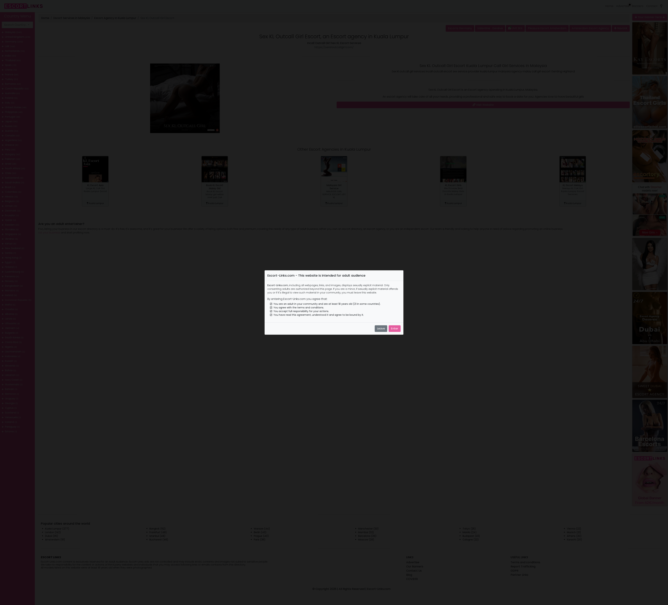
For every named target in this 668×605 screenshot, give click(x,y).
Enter (394, 329)
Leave (381, 329)
